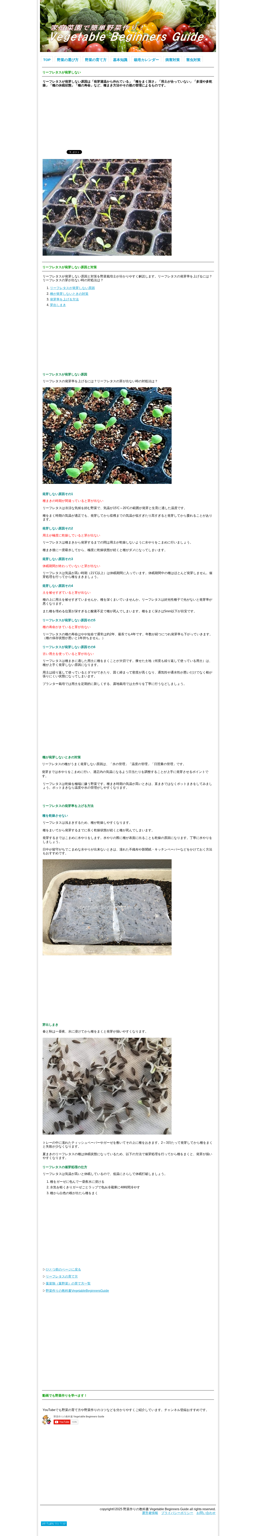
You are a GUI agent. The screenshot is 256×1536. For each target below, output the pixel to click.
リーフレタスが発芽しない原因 (72, 288)
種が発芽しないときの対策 (69, 293)
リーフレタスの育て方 (62, 1276)
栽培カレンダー (146, 60)
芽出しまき (58, 305)
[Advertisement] (128, 119)
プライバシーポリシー (177, 1513)
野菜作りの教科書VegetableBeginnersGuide (77, 1290)
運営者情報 (150, 1513)
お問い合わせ (206, 1513)
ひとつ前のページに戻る (63, 1269)
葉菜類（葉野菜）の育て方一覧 (68, 1283)
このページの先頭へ (54, 1523)
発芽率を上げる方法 (64, 299)
